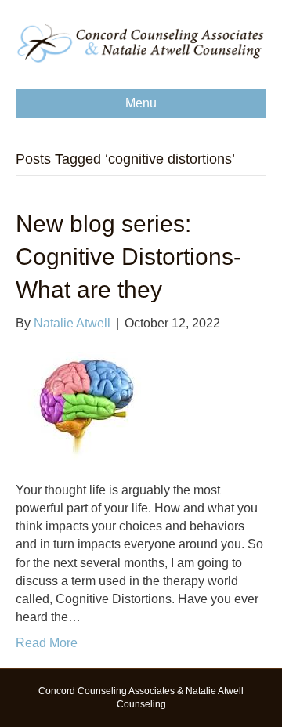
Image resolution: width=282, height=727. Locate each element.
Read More (47, 642)
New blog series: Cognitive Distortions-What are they (128, 256)
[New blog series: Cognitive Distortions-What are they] (84, 405)
